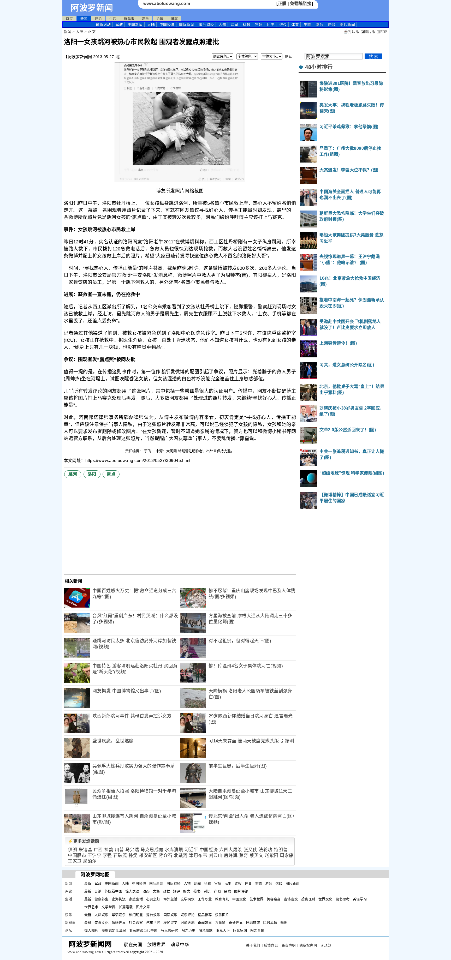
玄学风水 (188, 899)
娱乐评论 (188, 915)
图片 (347, 24)
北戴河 (181, 855)
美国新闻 (135, 24)
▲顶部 (326, 945)
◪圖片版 (368, 32)
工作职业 (205, 899)
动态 (146, 891)
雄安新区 (148, 855)
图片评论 (241, 891)
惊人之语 (132, 891)
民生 (271, 24)
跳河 (72, 474)
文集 (156, 891)
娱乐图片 (222, 915)
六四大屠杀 (230, 849)
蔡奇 (243, 855)
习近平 (191, 849)
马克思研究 (169, 930)
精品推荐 (205, 915)
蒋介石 (166, 855)
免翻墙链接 (301, 3)
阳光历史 (188, 930)
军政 (119, 24)
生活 (112, 19)
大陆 (151, 24)
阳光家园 (240, 930)
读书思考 (343, 899)
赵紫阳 (271, 855)
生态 (307, 24)
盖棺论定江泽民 (114, 930)
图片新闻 (293, 883)
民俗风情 (270, 923)
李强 (107, 855)
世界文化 (325, 899)
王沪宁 (95, 855)
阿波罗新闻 (92, 8)
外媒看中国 (113, 891)
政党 (166, 891)
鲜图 (283, 923)
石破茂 (120, 855)
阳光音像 (257, 930)
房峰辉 (231, 855)
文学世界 (109, 907)
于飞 (148, 451)
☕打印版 (351, 32)
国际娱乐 (170, 915)
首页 (69, 19)
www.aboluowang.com (166, 3)
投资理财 (308, 899)
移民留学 (170, 923)
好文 (186, 891)
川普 (119, 849)
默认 (288, 56)
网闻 (234, 24)
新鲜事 (129, 19)
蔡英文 (256, 855)
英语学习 (360, 899)
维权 (283, 24)
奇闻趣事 (205, 923)
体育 (295, 24)
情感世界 (119, 923)
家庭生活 (136, 899)
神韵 (108, 849)
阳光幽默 (206, 930)
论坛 (159, 19)
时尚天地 (188, 923)
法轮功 (265, 849)
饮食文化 (101, 923)
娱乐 (145, 19)
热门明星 (136, 915)
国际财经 (206, 24)
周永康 (287, 855)
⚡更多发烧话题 (83, 841)
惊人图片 (91, 930)
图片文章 (143, 907)
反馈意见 (271, 945)
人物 (222, 24)
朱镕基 (85, 849)
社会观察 (136, 923)
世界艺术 (91, 907)
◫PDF (382, 32)
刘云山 (216, 855)
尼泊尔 (90, 861)
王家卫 (75, 861)
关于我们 (253, 945)
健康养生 (101, 899)
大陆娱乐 (101, 915)
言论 (98, 891)
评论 (98, 19)
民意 (227, 891)
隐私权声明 (308, 945)
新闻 (83, 19)
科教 (246, 24)
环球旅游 (253, 923)
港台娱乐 (153, 915)
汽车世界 (153, 923)
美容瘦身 (274, 899)
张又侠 (250, 849)
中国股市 (77, 855)
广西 (98, 849)
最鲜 (87, 923)
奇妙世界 (236, 923)
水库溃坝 (174, 849)
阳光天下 (223, 930)
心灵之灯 (153, 899)
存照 (217, 891)
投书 (196, 891)
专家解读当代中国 (143, 930)
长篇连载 (126, 907)
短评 (176, 891)
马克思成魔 (151, 849)
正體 (282, 3)
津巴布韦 (198, 855)
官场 (259, 24)
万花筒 (220, 923)
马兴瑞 (132, 849)
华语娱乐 (119, 915)
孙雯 (133, 855)
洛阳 (92, 474)
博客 (174, 19)
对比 (207, 891)
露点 (111, 474)
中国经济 (167, 24)
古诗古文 (291, 899)
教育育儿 (222, 899)
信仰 (331, 24)
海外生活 (170, 899)
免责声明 (289, 945)
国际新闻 (186, 24)
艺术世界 (257, 899)
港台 (319, 24)
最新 (103, 24)
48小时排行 (319, 67)
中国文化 (239, 899)
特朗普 (281, 849)
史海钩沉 (119, 899)
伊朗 (72, 849)
